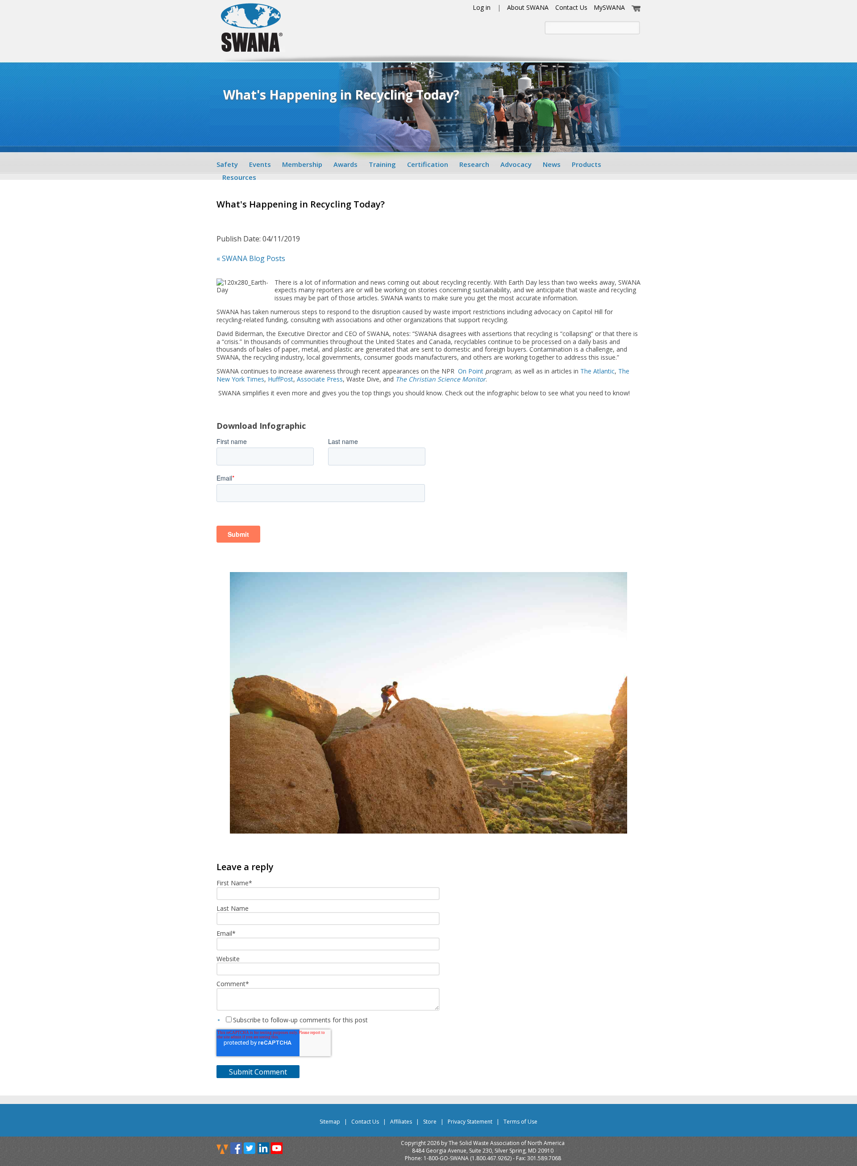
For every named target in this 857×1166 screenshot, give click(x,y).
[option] (428, 703)
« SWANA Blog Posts (250, 258)
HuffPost (280, 379)
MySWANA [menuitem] (609, 7)
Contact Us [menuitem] (571, 7)
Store (430, 1121)
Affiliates (401, 1121)
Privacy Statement (470, 1121)
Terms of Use (520, 1121)
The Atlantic (597, 371)
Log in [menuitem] (482, 7)
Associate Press (320, 379)
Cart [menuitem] (636, 7)
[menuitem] (230, 164)
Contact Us (365, 1121)
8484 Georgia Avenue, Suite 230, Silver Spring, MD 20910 (482, 1150)
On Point (470, 371)
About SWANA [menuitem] (528, 7)
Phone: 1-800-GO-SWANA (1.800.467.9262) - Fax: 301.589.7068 (483, 1158)
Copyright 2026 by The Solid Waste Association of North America (483, 1143)
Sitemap (330, 1121)
